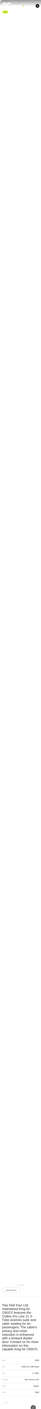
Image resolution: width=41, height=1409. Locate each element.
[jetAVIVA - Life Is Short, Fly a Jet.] (13, 6)
